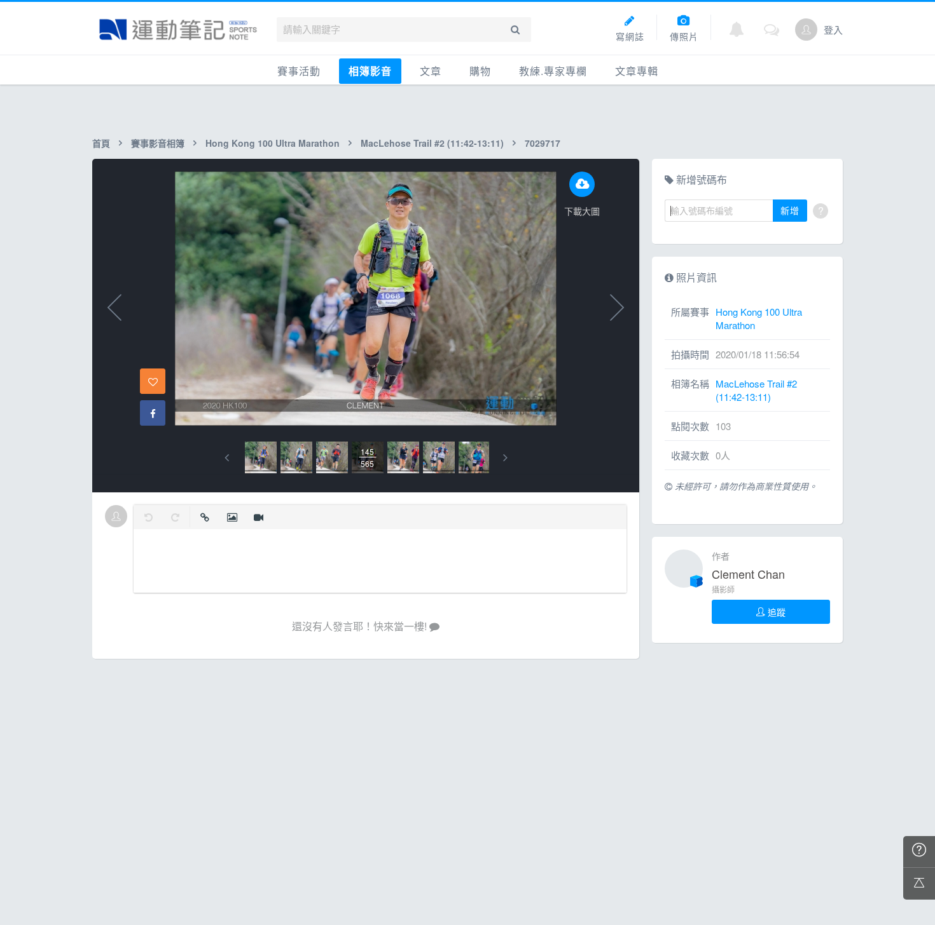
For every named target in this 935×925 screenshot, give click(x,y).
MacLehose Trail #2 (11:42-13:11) (432, 143)
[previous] (227, 458)
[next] (505, 458)
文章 (430, 71)
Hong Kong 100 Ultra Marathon (272, 143)
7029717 (542, 143)
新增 (790, 210)
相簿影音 (370, 71)
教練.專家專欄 (553, 71)
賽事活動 (299, 71)
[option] (261, 457)
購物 (480, 71)
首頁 (101, 143)
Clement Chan (748, 573)
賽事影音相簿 (157, 143)
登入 (833, 29)
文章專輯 (636, 71)
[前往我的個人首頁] (806, 29)
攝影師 (723, 589)
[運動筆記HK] (178, 29)
